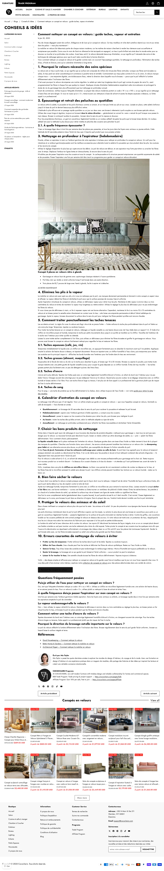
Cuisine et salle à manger (17, 819)
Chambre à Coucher (16, 823)
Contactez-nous (77, 820)
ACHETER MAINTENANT (47, 288)
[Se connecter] (147, 3)
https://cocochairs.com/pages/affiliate (106, 679)
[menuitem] (19, 38)
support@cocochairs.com (123, 821)
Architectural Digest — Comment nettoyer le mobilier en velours (66, 647)
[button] (158, 3)
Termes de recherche (79, 811)
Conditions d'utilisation (48, 832)
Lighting (11, 835)
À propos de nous (15, 851)
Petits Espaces (13, 843)
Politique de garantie (48, 824)
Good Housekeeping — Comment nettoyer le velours (62, 640)
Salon (10, 815)
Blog (42, 836)
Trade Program (77, 829)
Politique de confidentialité (50, 828)
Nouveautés (12, 847)
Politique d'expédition (48, 815)
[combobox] (146, 12)
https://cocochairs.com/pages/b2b (108, 676)
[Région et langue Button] (152, 3)
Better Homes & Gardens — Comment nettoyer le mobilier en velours (68, 643)
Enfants (11, 839)
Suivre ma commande (80, 815)
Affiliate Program (78, 834)
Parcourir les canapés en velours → (55, 570)
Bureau (11, 831)
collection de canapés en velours (95, 563)
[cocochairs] (8, 12)
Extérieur (11, 827)
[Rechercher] (156, 12)
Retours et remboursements (50, 820)
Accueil (11, 811)
